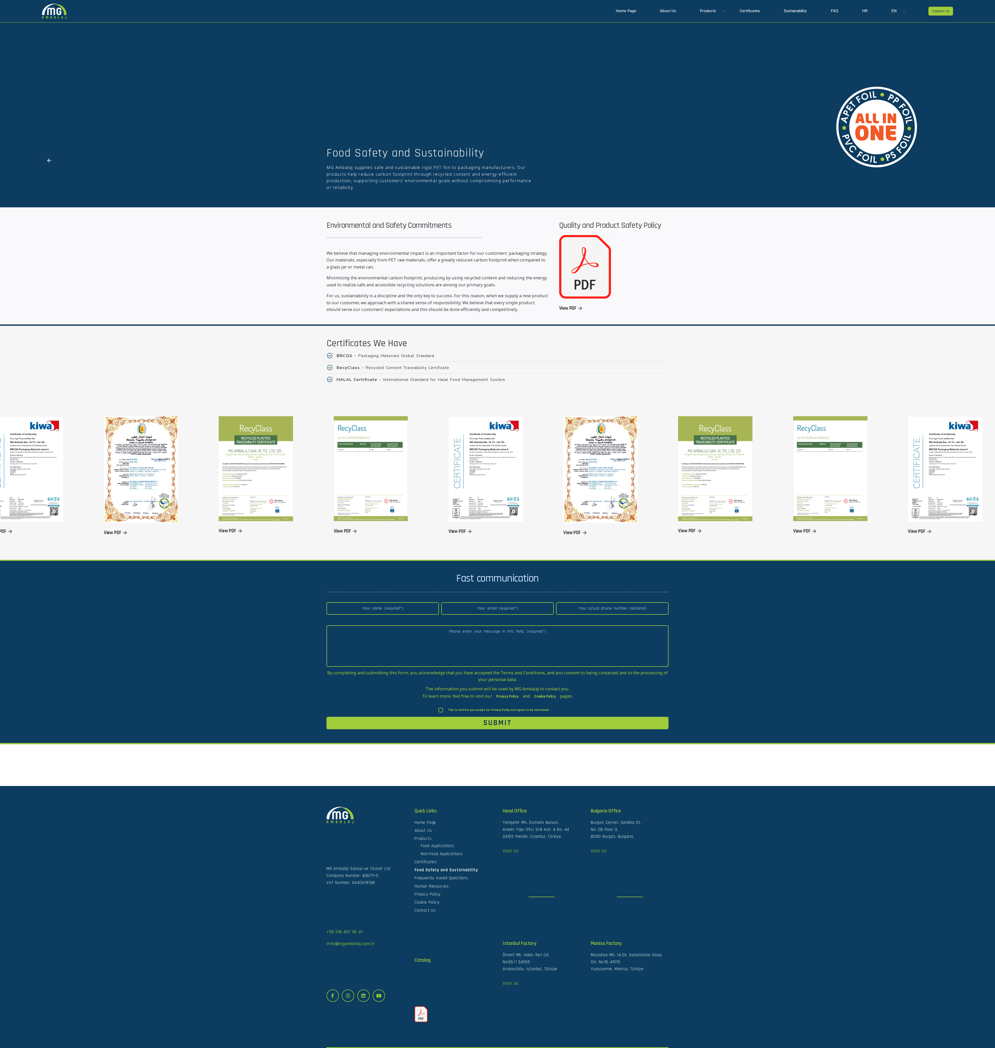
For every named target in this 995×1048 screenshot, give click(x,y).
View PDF (568, 308)
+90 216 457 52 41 (344, 932)
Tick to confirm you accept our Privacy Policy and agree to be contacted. (498, 710)
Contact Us (941, 11)
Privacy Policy (507, 696)
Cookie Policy (545, 696)
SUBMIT (497, 723)
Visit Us (510, 851)
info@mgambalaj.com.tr (350, 944)
